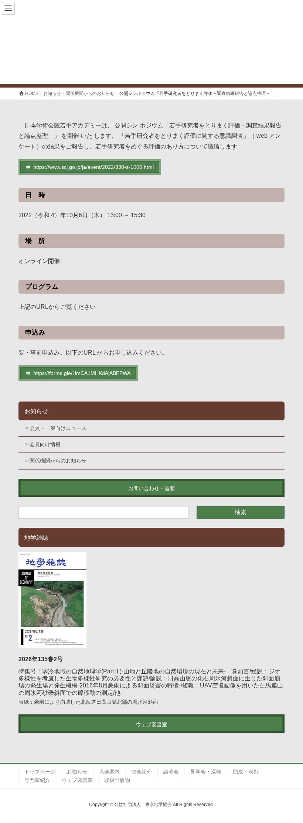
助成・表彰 (246, 772)
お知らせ (36, 411)
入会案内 (109, 772)
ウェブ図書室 (77, 780)
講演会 (171, 772)
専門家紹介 (37, 780)
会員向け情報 (45, 444)
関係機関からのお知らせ (58, 461)
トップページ (39, 772)
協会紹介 (141, 772)
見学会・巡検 (205, 772)
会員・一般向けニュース (58, 428)
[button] (89, 167)
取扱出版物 (117, 780)
